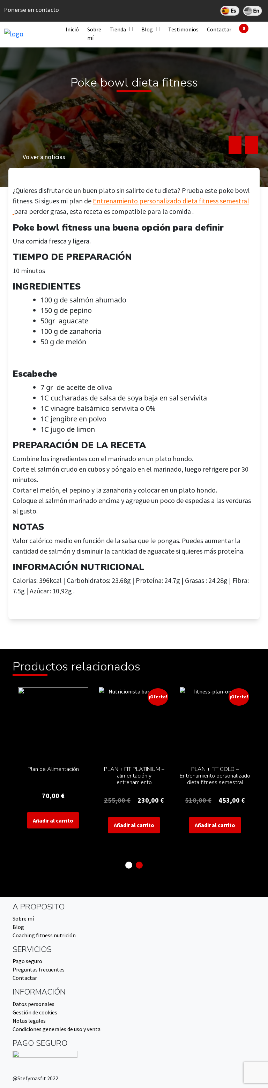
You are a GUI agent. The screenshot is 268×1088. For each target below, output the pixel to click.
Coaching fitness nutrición (44, 935)
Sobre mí (94, 33)
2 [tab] (139, 865)
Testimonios (183, 29)
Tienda (118, 29)
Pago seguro (27, 961)
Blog (147, 29)
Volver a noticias (44, 157)
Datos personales (33, 1003)
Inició (72, 29)
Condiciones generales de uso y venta (56, 1029)
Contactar (219, 29)
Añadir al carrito (53, 820)
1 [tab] (128, 865)
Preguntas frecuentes (39, 969)
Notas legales (29, 1020)
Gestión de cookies (35, 1012)
